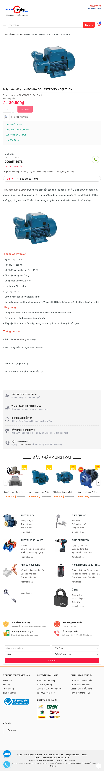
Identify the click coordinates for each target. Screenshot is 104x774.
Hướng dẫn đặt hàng (46, 680)
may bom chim (34, 171)
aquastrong (14, 171)
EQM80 (24, 171)
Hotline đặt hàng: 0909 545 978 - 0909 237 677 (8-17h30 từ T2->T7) (50, 688)
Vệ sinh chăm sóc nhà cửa (32, 570)
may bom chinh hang (52, 171)
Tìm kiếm (89, 25)
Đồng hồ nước (78, 527)
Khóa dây (76, 602)
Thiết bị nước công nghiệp (32, 552)
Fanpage (11, 730)
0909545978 (95, 5)
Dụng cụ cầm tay (79, 545)
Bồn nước (76, 520)
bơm (13, 312)
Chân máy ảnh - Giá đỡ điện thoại (87, 570)
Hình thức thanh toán (80, 692)
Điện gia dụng (27, 520)
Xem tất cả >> (27, 532)
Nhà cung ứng (9, 692)
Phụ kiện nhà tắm (28, 577)
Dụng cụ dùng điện (80, 548)
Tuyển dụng (8, 688)
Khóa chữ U (77, 595)
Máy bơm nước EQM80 (15, 189)
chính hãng (20, 339)
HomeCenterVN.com (78, 754)
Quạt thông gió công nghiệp (33, 548)
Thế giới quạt (26, 524)
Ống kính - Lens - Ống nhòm (84, 577)
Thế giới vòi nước (79, 524)
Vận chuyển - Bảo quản (82, 552)
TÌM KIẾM (52, 660)
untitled (24, 545)
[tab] (10, 179)
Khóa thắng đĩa (78, 598)
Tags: (6, 171)
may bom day (68, 171)
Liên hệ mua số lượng (14, 166)
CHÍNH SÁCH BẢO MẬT (81, 688)
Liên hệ (6, 684)
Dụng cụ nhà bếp (28, 573)
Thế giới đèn (26, 527)
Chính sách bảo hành (80, 684)
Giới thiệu (7, 680)
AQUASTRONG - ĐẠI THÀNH (30, 95)
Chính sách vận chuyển (81, 680)
